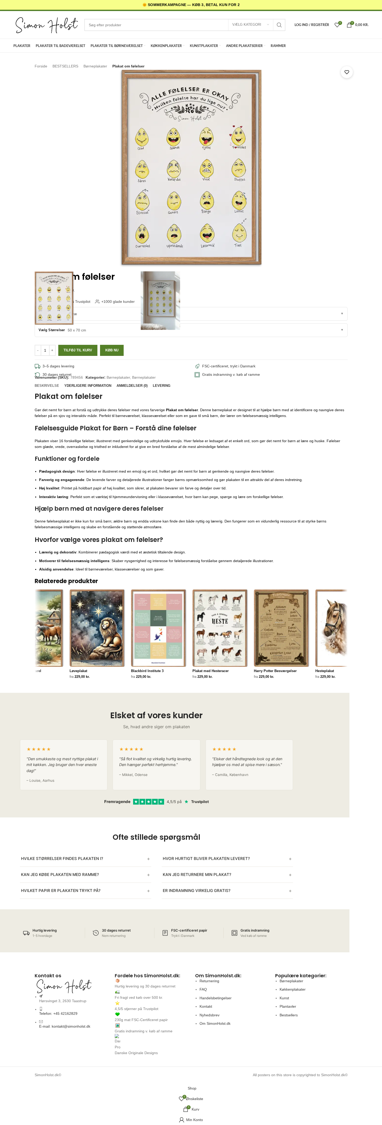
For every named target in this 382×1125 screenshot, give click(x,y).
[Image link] (71, 986)
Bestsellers (289, 1015)
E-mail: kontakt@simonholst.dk (64, 1026)
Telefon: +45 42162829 (58, 1013)
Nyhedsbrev (209, 1015)
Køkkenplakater (293, 989)
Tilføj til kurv (78, 350)
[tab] (47, 385)
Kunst (284, 998)
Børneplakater (118, 377)
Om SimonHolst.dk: (218, 975)
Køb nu (111, 350)
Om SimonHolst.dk (215, 1023)
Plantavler (288, 1006)
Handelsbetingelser (216, 998)
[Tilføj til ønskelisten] (347, 72)
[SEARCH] (279, 25)
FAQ (203, 989)
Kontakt (206, 1006)
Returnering (209, 981)
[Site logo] (46, 24)
